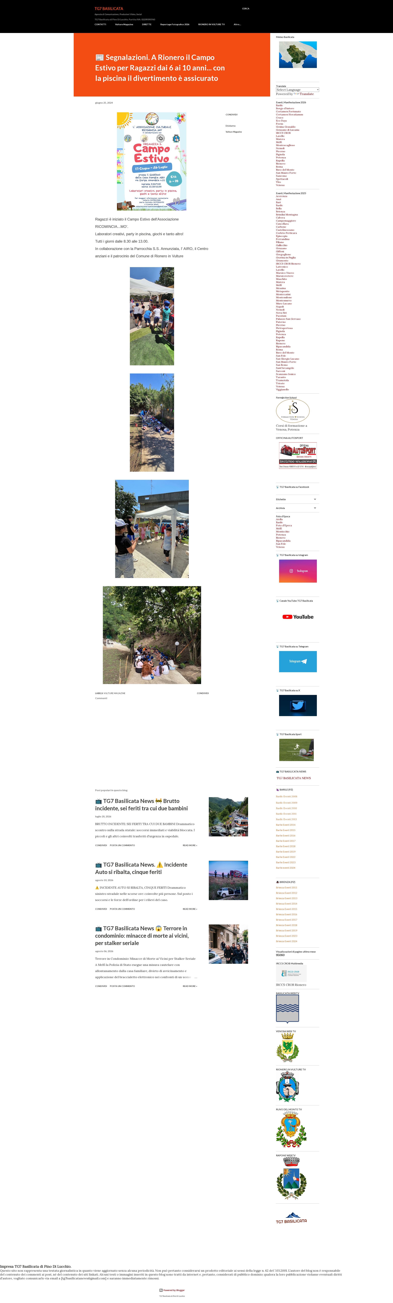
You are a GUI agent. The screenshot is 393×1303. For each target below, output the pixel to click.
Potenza (281, 157)
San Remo (282, 364)
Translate (307, 94)
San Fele (281, 355)
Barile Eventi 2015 (285, 830)
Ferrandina (282, 239)
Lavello (280, 135)
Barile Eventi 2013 (286, 819)
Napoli (280, 306)
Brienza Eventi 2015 (286, 908)
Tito (278, 182)
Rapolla (280, 160)
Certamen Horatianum (289, 114)
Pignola (280, 154)
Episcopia (281, 236)
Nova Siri (281, 312)
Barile (279, 105)
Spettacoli (282, 178)
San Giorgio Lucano (287, 358)
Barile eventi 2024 (285, 867)
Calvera (280, 217)
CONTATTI (100, 24)
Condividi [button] (231, 114)
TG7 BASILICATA (109, 8)
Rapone (280, 340)
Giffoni (280, 251)
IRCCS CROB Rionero (288, 263)
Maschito (281, 278)
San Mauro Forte (286, 172)
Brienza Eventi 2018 (286, 925)
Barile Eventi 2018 (285, 846)
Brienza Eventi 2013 (286, 898)
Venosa (280, 185)
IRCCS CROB (283, 132)
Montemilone (284, 297)
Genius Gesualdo (286, 126)
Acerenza (281, 196)
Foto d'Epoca (284, 525)
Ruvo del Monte (285, 169)
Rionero (280, 163)
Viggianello (282, 389)
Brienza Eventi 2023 (286, 935)
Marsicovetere (284, 275)
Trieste (280, 383)
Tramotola (282, 380)
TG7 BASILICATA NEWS (293, 778)
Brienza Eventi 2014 (286, 903)
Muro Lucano (284, 303)
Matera (280, 139)
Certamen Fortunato (288, 111)
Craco (279, 117)
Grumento (282, 260)
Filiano (280, 242)
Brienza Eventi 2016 (286, 914)
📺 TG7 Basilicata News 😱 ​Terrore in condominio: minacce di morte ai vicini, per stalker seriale (142, 935)
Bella (279, 208)
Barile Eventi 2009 (286, 802)
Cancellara (282, 223)
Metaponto (282, 291)
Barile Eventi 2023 (285, 862)
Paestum (281, 315)
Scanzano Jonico (286, 374)
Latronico (282, 266)
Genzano (281, 248)
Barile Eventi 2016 (285, 835)
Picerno (280, 151)
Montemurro (284, 300)
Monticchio (282, 531)
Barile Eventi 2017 (285, 840)
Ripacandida (283, 346)
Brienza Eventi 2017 (286, 919)
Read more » (190, 845)
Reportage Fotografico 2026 (174, 24)
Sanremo (281, 175)
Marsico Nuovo (285, 272)
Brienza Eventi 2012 (286, 892)
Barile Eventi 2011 (286, 813)
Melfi (279, 142)
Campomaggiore (286, 220)
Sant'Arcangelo (285, 367)
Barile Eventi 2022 (285, 856)
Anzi (278, 199)
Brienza (280, 211)
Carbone (281, 226)
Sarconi (280, 371)
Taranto (281, 377)
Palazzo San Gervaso (288, 318)
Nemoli (280, 148)
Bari (278, 202)
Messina (281, 288)
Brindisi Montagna (287, 214)
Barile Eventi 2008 (286, 796)
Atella (279, 519)
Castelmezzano (285, 229)
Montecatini (283, 294)
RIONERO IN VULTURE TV (211, 24)
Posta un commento (122, 845)
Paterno (281, 321)
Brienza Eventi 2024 (286, 941)
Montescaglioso (285, 145)
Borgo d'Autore (285, 108)
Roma (279, 166)
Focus (279, 123)
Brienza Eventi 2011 (286, 887)
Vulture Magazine (124, 24)
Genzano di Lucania (287, 129)
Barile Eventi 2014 (285, 824)
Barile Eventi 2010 (286, 808)
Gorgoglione (283, 254)
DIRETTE (146, 24)
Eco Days (281, 120)
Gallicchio (281, 245)
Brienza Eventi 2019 (286, 930)
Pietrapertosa (284, 328)
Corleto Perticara (286, 232)
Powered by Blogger (174, 1290)
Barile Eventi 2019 (285, 851)
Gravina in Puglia (286, 257)
